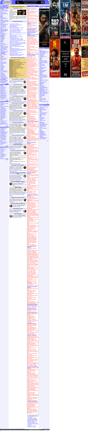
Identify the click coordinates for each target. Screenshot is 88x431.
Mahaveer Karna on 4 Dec (33, 93)
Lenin (41, 66)
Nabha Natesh (3, 96)
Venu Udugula (3, 139)
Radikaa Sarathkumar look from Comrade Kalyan (32, 102)
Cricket (36, 421)
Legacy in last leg (13, 35)
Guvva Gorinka (42, 138)
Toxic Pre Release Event (32, 87)
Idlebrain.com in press (32, 426)
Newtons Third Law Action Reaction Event (32, 381)
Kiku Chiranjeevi (43, 52)
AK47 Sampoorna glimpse (33, 397)
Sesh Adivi (3, 129)
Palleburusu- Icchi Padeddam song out (31, 318)
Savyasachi (42, 117)
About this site (7, 428)
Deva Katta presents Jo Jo (33, 202)
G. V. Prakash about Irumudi (33, 126)
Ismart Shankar (3, 115)
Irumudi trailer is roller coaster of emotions (31, 227)
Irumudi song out (31, 333)
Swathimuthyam (4, 154)
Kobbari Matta (42, 132)
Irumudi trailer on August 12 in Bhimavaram (32, 275)
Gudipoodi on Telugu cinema (33, 423)
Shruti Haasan (3, 87)
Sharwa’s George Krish (32, 211)
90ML (2, 105)
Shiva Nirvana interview (33, 121)
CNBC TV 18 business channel (19, 206)
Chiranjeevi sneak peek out (33, 320)
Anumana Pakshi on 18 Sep (15, 30)
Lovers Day (3, 121)
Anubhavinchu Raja (4, 103)
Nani (1, 140)
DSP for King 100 (31, 343)
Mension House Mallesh (44, 92)
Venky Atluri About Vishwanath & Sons (31, 117)
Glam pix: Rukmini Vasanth (33, 84)
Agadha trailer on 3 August (33, 375)
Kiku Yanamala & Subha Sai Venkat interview (32, 55)
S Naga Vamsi (3, 134)
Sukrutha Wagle (4, 95)
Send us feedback (46, 428)
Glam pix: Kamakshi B (32, 252)
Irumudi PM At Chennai (32, 89)
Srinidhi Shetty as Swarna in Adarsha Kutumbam (32, 404)
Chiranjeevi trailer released (33, 150)
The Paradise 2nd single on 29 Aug (16, 38)
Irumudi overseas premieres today (16, 29)
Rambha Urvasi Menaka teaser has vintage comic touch (32, 242)
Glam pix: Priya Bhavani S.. (33, 71)
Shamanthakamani (43, 128)
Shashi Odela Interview (33, 312)
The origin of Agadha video (33, 402)
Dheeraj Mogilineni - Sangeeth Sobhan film (31, 132)
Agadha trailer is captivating (33, 337)
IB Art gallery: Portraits (32, 418)
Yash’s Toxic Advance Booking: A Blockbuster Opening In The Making (31, 95)
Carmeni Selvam (43, 86)
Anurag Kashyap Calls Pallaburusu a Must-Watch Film (32, 155)
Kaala (41, 130)
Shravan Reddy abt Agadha (33, 276)
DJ (40, 129)
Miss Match (3, 114)
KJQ (40, 59)
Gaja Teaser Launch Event (33, 257)
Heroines (2, 102)
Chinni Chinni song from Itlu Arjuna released (32, 149)
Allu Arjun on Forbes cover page (16, 34)
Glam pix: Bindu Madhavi (32, 180)
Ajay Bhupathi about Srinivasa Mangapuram (31, 389)
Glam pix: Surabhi (31, 236)
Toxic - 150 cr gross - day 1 (15, 31)
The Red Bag (42, 53)
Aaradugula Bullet (43, 134)
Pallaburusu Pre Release (32, 253)
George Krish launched (32, 204)
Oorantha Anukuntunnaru (3, 108)
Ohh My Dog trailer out (32, 311)
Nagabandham (42, 71)
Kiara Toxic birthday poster (33, 374)
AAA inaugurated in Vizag (32, 256)
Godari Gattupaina (43, 77)
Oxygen (41, 135)
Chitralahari (3, 118)
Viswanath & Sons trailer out (33, 285)
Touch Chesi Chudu (43, 112)
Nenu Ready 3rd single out (33, 213)
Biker (41, 81)
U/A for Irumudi (30, 145)
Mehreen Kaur (3, 93)
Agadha (41, 58)
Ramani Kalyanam (43, 75)
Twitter (33, 8)
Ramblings (29, 420)
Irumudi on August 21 (32, 405)
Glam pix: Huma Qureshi (32, 81)
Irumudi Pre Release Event (33, 166)
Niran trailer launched (32, 373)
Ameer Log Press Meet (32, 111)
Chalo (41, 111)
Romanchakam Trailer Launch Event (31, 57)
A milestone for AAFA (32, 167)
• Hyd (46, 7)
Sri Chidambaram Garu (44, 101)
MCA (41, 116)
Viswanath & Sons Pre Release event (31, 234)
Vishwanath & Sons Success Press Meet (31, 182)
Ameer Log (42, 54)
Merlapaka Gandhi (4, 132)
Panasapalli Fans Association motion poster (32, 147)
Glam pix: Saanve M (31, 179)
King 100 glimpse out (14, 25)
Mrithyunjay (42, 88)
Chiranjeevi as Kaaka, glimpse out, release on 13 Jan (32, 97)
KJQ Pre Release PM (32, 327)
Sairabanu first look (31, 196)
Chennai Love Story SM (32, 400)
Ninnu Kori (42, 136)
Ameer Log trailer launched (33, 206)
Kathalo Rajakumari (43, 137)
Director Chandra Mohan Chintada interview (33, 35)
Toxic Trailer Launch (31, 271)
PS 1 (1, 157)
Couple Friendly (42, 98)
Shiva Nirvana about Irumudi (33, 139)
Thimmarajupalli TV (43, 82)
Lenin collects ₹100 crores (33, 376)
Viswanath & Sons (43, 56)
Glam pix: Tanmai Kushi (32, 104)
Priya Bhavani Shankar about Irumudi (31, 192)
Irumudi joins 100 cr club (14, 48)
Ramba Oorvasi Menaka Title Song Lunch (32, 37)
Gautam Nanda (42, 126)
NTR (40, 110)
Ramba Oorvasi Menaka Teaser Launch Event (32, 240)
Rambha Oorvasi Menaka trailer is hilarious (18, 49)
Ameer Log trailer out (32, 212)
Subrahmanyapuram (4, 123)
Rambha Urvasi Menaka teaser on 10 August (32, 273)
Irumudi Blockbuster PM (32, 74)
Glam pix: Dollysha (31, 244)
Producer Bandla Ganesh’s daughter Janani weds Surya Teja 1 (32, 159)
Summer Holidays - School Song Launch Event (32, 12)
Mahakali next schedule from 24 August (32, 129)
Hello (41, 115)
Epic (40, 50)
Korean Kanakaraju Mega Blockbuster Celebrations (32, 238)
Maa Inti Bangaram (43, 70)
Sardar (2, 151)
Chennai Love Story (43, 61)
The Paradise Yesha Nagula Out (16, 24)
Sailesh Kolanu (3, 128)
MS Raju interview (32, 323)
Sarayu (2, 85)
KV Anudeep (3, 137)
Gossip (41, 69)
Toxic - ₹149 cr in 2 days (14, 28)
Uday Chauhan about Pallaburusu (31, 229)
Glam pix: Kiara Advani (32, 83)
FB (35, 8)
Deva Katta (3, 143)
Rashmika (2, 91)
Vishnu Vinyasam (43, 93)
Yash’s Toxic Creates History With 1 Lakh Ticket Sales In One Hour (17, 41)
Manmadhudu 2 (3, 117)
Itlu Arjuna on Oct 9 (31, 110)
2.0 (1, 124)
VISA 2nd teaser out (31, 205)
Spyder (41, 119)
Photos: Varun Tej (31, 301)
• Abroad (41, 7)
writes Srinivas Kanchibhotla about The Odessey (16, 82)
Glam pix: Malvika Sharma (33, 122)
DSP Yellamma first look (32, 344)
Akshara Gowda (4, 92)
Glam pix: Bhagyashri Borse (33, 133)
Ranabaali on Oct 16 (13, 37)
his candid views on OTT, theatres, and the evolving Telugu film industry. (17, 93)
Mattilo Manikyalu (30, 421)
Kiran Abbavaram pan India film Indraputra (32, 258)
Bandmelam (42, 85)
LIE (40, 121)
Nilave (41, 96)
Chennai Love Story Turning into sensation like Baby (32, 364)
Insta (29, 8)
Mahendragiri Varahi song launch (16, 55)
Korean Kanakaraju (43, 60)
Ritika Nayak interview (33, 401)
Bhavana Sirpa (3, 97)
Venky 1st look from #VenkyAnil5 (31, 208)
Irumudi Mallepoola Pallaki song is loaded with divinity (32, 171)
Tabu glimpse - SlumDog (32, 259)
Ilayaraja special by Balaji (32, 422)
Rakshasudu (3, 113)
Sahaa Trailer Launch (32, 38)
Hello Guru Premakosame (42, 108)
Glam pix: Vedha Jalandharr (33, 103)
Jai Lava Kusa (42, 120)
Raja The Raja (42, 65)
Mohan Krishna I (4, 135)
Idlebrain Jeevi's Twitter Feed (18, 6)
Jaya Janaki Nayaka (43, 124)
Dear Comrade (3, 112)
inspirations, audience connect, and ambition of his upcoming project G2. (17, 142)
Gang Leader (3, 109)
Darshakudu (42, 122)
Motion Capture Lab (43, 91)
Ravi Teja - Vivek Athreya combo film (17, 27)
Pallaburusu (42, 55)
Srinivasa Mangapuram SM (33, 342)
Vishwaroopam (42, 133)
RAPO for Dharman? (31, 130)
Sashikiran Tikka (4, 142)
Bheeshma (3, 104)
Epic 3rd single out (31, 120)
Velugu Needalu (35, 420)
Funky (41, 100)
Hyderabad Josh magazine (14, 211)
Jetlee (41, 78)
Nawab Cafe (42, 94)
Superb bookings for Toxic (15, 45)
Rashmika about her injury (33, 324)
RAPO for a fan (31, 123)
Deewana (41, 72)
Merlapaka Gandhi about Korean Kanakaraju (32, 329)
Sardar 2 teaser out (31, 370)
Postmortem (30, 417)
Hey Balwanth (42, 95)
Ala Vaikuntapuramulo (5, 106)
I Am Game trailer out (32, 379)
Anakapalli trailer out (31, 406)
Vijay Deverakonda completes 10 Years (31, 393)
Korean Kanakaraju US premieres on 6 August (31, 308)
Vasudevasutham (43, 67)
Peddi (41, 73)
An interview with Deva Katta (14, 163)
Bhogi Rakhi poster (13, 26)
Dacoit (41, 79)
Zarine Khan (3, 94)
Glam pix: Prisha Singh (32, 40)
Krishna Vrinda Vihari (4, 158)
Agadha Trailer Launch (32, 334)
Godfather (2, 156)
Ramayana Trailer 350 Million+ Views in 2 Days (31, 350)
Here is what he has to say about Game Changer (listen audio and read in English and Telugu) (17, 170)
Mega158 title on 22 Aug (32, 107)
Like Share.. (3, 150)
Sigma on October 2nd (32, 144)
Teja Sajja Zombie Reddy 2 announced (17, 54)
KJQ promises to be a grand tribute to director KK (32, 303)
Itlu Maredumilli (3, 149)
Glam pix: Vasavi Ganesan (33, 260)
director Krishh (19, 217)
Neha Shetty (3, 88)
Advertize (2, 428)
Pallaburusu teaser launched (33, 387)
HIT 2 (2, 148)
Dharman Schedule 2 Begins (33, 214)
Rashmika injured (31, 372)
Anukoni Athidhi (3, 110)
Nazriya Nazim (3, 141)
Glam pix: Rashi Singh (32, 39)
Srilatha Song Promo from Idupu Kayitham (18, 42)
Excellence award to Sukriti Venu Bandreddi (32, 220)
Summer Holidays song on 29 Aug (16, 36)
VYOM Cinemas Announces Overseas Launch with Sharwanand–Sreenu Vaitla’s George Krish (32, 187)
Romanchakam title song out (33, 226)
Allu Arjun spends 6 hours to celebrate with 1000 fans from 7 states (32, 395)
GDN (40, 57)
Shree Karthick (3, 136)
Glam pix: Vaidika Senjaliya (33, 78)
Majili (2, 119)
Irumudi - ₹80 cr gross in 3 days (16, 52)
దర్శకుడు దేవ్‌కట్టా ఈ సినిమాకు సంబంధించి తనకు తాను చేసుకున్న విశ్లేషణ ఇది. (17, 194)
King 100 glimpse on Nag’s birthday (16, 39)
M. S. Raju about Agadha (32, 245)
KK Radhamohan (4, 133)
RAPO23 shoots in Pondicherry (31, 322)
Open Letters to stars (32, 425)
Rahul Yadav (3, 131)
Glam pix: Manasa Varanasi (33, 382)
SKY (40, 97)
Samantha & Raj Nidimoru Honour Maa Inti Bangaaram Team (32, 231)
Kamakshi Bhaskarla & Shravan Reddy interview (32, 305)
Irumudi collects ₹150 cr (14, 23)
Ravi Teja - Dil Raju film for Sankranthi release (32, 69)
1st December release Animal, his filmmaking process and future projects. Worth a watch (17, 178)
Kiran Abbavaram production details (16, 50)
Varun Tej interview (32, 335)
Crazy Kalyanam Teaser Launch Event (32, 356)
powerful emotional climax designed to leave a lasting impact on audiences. (18, 121)
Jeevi (2, 144)
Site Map (12, 428)
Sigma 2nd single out (32, 225)
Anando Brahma (43, 125)
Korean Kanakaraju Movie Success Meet (32, 284)
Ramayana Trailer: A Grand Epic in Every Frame (32, 385)
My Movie (30, 424)
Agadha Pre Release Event (33, 254)
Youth (41, 84)
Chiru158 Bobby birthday (32, 366)
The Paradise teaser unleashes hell (31, 292)
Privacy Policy (17, 428)
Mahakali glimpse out (14, 51)
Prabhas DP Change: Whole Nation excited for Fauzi (32, 210)
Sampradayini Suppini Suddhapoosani (43, 90)
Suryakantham (3, 122)
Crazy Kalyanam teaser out (33, 359)
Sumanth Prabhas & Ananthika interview (32, 29)
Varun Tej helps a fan (32, 386)
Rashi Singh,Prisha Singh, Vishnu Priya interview (32, 32)
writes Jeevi (11, 201)
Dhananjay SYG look (14, 53)
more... (48, 103)
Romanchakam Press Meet (33, 100)
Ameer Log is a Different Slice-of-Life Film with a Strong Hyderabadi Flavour (17, 44)
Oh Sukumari (42, 64)
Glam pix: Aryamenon (32, 178)
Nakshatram (42, 123)
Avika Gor (2, 89)
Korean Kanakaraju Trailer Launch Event (32, 361)
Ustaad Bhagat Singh (44, 87)
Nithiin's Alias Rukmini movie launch (31, 326)
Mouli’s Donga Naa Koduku (33, 332)
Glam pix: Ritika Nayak (32, 235)
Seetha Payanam (43, 99)
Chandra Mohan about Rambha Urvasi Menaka (31, 119)
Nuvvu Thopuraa (4, 120)
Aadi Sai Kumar (3, 138)
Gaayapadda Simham (44, 80)
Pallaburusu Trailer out (32, 290)
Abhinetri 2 (3, 116)
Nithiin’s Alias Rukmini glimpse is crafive (31, 339)
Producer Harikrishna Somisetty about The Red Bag (33, 138)
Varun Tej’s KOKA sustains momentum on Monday (32, 251)
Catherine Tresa (4, 98)
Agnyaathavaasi (43, 114)
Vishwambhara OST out (32, 92)
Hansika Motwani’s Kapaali (33, 264)
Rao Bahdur (42, 68)
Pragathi (2, 86)
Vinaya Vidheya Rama (44, 106)
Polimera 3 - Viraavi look (32, 194)
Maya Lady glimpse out (32, 336)
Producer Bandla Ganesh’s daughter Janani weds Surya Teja (32, 165)
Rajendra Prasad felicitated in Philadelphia (32, 218)
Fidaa (41, 127)
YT (31, 8)
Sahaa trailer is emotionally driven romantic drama (32, 43)
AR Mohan (3, 130)
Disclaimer (22, 428)
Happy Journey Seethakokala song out (31, 316)
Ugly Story (42, 74)
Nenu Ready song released (33, 369)
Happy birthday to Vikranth (33, 383)
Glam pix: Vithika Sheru (32, 105)
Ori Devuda (3, 153)
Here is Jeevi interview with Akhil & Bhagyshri (17, 101)
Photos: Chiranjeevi (31, 136)
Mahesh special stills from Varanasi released (32, 267)
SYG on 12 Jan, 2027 (32, 193)
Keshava (41, 131)
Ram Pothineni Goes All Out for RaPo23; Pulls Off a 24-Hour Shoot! (32, 152)
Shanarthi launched (31, 203)
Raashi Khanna (3, 90)
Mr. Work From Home (44, 76)
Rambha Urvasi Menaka (44, 51)
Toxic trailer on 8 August (32, 365)
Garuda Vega (42, 118)
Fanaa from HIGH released (33, 255)
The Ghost (3, 155)
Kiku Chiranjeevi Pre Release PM (31, 67)
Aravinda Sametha (43, 109)
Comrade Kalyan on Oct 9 (32, 197)
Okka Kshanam (43, 113)
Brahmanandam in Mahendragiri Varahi (31, 169)
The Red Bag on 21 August (33, 174)
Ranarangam (3, 111)
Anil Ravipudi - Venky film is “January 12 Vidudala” (32, 125)
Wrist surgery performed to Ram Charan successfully (32, 410)
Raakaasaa (42, 83)
